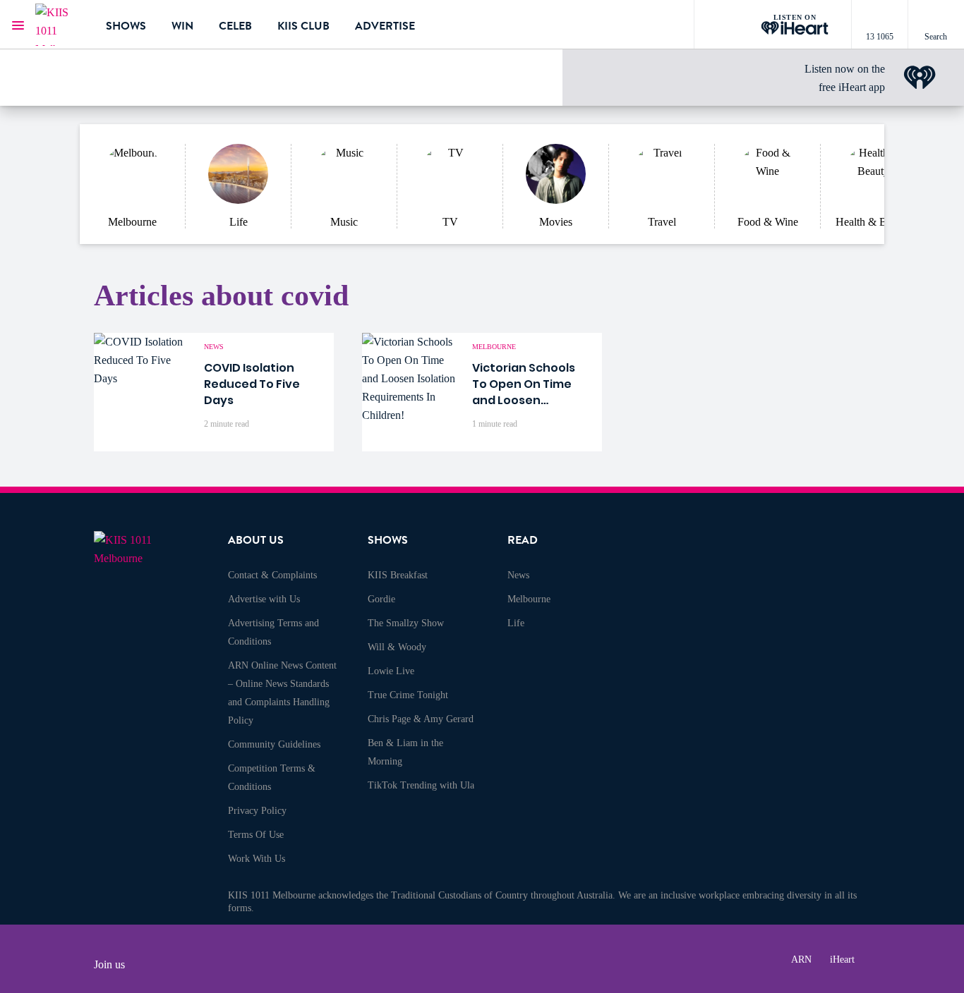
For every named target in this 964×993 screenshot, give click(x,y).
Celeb (235, 26)
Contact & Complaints (272, 575)
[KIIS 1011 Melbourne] (60, 24)
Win (182, 26)
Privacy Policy (257, 810)
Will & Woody (397, 647)
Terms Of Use (256, 834)
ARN (801, 959)
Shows (126, 26)
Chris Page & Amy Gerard (421, 719)
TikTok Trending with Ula (421, 785)
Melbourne (528, 599)
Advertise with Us (264, 599)
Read (522, 540)
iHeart (842, 959)
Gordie (381, 599)
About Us (256, 540)
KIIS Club (303, 26)
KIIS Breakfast (398, 575)
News (518, 575)
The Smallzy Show (406, 623)
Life (515, 623)
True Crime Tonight (408, 695)
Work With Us (256, 858)
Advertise (385, 26)
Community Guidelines (274, 744)
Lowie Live (391, 671)
